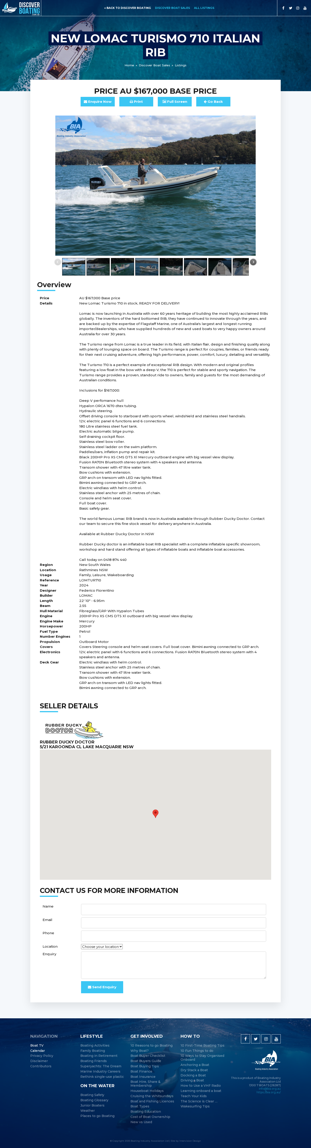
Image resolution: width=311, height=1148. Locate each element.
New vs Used (141, 1122)
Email (47, 920)
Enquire (99, 101)
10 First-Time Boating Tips (202, 1045)
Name (48, 906)
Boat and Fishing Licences (152, 1101)
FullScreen (176, 101)
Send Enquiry (103, 987)
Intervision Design (190, 1140)
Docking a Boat (193, 1075)
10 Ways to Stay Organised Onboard (202, 1058)
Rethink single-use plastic (102, 1077)
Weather (87, 1111)
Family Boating (92, 1051)
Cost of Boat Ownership (150, 1117)
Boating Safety (92, 1095)
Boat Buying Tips (144, 1066)
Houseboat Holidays (147, 1091)
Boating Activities (95, 1045)
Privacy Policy (41, 1056)
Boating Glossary (94, 1100)
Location (50, 946)
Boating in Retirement (98, 1056)
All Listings (204, 8)
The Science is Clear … (199, 1101)
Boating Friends (93, 1061)
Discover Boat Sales (172, 8)
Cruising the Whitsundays (151, 1096)
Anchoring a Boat (195, 1065)
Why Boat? (139, 1051)
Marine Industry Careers (100, 1071)
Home (129, 65)
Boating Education (145, 1112)
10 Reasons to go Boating (151, 1045)
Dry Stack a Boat (194, 1070)
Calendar (37, 1051)
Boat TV (36, 1045)
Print (138, 101)
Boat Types (139, 1106)
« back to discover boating (127, 8)
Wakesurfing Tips (195, 1106)
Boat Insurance (143, 1077)
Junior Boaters (92, 1105)
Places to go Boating (97, 1116)
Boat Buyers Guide (145, 1061)
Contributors (40, 1066)
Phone (48, 933)
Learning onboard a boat (201, 1091)
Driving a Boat (192, 1080)
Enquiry (49, 954)
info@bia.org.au (270, 1088)
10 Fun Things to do (197, 1051)
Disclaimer (39, 1061)
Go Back (215, 101)
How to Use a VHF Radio (201, 1086)
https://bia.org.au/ (269, 1092)
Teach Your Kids (194, 1096)
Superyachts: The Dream (100, 1066)
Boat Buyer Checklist (147, 1056)
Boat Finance (141, 1071)
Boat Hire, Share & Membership (145, 1084)
